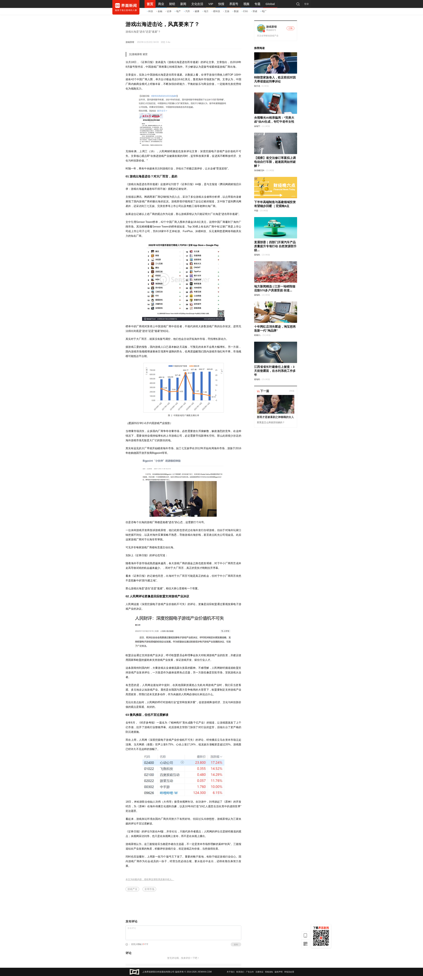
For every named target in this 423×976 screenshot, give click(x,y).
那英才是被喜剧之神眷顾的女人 (275, 417)
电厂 (264, 11)
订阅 (290, 28)
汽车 (187, 11)
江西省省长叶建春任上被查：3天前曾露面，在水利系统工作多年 (275, 370)
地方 (206, 11)
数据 (236, 11)
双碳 (255, 11)
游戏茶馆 (130, 42)
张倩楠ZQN (259, 170)
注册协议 (259, 972)
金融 (160, 11)
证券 (169, 11)
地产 (178, 11)
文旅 (227, 11)
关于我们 (231, 972)
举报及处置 (289, 972)
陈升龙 (257, 86)
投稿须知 (269, 972)
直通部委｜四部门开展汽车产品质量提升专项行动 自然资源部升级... (275, 246)
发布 (236, 944)
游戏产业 (132, 889)
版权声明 (279, 972)
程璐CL (257, 335)
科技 (150, 11)
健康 (197, 11)
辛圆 (256, 210)
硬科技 (216, 11)
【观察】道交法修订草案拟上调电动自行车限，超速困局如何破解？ (275, 161)
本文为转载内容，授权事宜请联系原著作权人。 (150, 879)
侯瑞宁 (257, 126)
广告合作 (250, 972)
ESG (245, 11)
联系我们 (240, 972)
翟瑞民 (257, 255)
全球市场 (149, 889)
